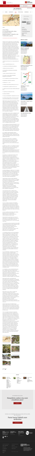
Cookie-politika (14, 448)
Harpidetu (17, 403)
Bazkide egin (12, 434)
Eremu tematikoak (5, 445)
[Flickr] (7, 436)
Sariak (3, 452)
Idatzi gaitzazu (20, 435)
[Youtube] (5, 436)
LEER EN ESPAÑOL (26, 16)
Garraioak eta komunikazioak (24, 29)
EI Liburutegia (5, 448)
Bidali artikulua (17, 422)
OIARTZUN (24, 35)
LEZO (23, 34)
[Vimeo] (3, 437)
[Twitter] (4, 436)
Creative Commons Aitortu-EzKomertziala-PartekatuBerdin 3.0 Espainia (29, 23)
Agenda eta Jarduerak (4, 450)
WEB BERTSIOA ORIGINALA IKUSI (26, 19)
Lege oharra (13, 445)
